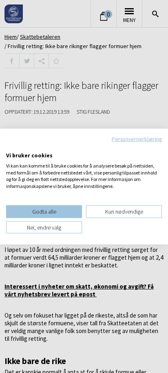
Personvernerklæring (137, 138)
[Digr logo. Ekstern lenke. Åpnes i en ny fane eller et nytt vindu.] (11, 146)
